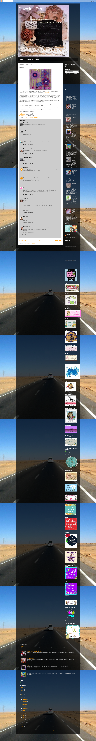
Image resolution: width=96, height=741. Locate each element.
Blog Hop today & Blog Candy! (74, 197)
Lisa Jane (25, 140)
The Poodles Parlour (23, 115)
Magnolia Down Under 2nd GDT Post (74, 106)
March (23, 719)
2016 (22, 689)
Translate (75, 73)
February (24, 720)
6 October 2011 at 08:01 (28, 172)
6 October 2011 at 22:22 (28, 194)
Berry (24, 122)
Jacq (24, 186)
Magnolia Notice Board (74, 131)
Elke (24, 216)
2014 (22, 692)
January (24, 722)
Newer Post (22, 240)
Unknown (25, 176)
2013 (22, 694)
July (23, 712)
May (23, 715)
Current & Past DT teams (32, 59)
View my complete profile (70, 237)
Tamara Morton (26, 157)
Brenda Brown (26, 148)
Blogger (53, 730)
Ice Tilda (74, 157)
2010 (22, 724)
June (23, 713)
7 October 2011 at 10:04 (28, 212)
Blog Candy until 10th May (74, 171)
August (24, 710)
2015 (22, 690)
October (24, 703)
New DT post (69, 95)
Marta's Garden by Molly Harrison (74, 146)
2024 (22, 687)
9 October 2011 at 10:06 (28, 222)
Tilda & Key (24, 704)
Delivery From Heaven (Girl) (73, 211)
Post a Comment (25, 234)
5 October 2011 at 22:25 (28, 153)
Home (21, 59)
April (23, 717)
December (24, 699)
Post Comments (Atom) (30, 243)
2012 (22, 696)
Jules (24, 198)
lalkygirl (25, 226)
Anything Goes (22, 114)
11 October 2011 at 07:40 (28, 232)
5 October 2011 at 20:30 (28, 136)
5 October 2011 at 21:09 (28, 144)
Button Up (24, 706)
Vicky (24, 130)
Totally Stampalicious (23, 113)
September (24, 708)
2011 (22, 697)
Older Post (58, 240)
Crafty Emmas (47, 92)
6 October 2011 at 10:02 (28, 182)
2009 (22, 726)
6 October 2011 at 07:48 (28, 163)
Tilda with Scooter (74, 118)
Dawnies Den (30, 8)
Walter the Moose (74, 184)
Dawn (68, 235)
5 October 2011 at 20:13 (28, 126)
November (24, 701)
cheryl (24, 167)
